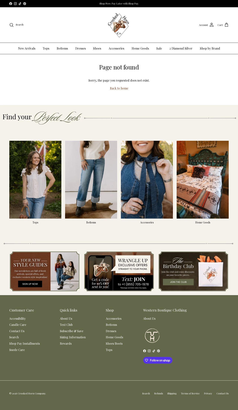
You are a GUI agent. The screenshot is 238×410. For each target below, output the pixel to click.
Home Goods (140, 48)
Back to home (119, 88)
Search (14, 337)
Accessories (116, 48)
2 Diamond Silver (180, 48)
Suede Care (17, 350)
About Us (66, 318)
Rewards (66, 343)
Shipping (172, 393)
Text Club (66, 325)
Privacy (208, 393)
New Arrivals (26, 48)
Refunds (158, 393)
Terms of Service (190, 393)
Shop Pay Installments (24, 343)
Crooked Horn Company (31, 393)
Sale (159, 48)
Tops (46, 48)
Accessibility (17, 318)
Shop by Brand (210, 48)
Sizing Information (73, 337)
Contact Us (16, 331)
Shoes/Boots (114, 343)
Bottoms (62, 48)
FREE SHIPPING (118, 3)
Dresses (80, 48)
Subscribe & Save (71, 331)
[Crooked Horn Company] (119, 25)
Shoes (97, 48)
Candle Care (17, 325)
